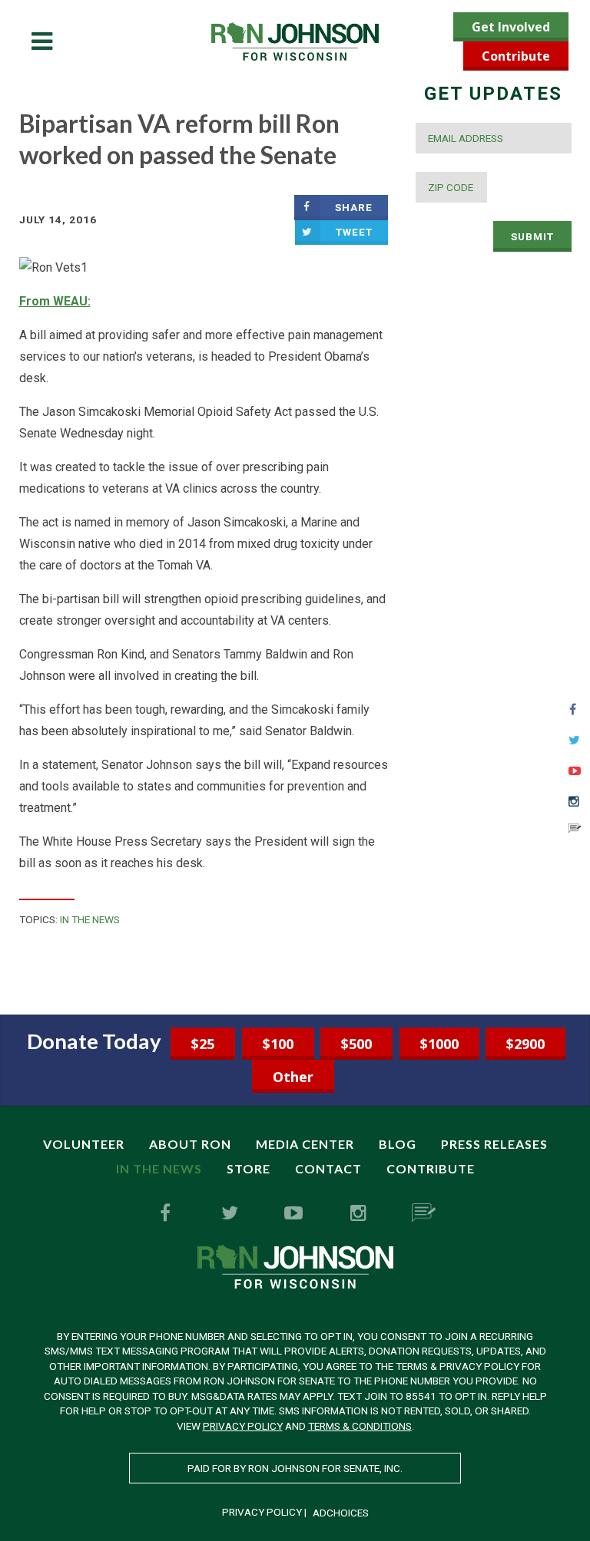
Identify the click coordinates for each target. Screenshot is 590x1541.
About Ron (190, 1144)
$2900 (525, 1043)
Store (248, 1168)
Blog (397, 1144)
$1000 (439, 1043)
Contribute (516, 56)
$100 (278, 1043)
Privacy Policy (243, 1426)
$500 (356, 1043)
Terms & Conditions (360, 1426)
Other (293, 1076)
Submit (532, 236)
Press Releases (494, 1144)
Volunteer (83, 1144)
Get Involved (511, 26)
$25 (202, 1043)
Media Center (305, 1144)
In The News (90, 919)
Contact (328, 1168)
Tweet (354, 232)
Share (354, 207)
